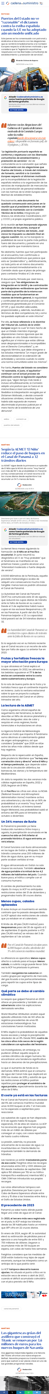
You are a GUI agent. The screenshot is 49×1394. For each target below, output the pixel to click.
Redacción (27, 485)
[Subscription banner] (24, 1300)
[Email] (45, 1392)
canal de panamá (11, 1309)
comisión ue (21, 419)
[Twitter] (12, 1392)
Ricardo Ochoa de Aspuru (27, 60)
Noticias (5, 14)
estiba (6, 419)
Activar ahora (16, 110)
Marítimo (5, 445)
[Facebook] (4, 1392)
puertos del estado (12, 425)
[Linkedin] (20, 1392)
